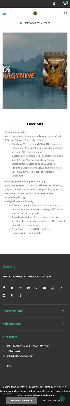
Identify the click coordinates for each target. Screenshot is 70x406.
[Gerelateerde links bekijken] (24, 198)
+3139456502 (13, 351)
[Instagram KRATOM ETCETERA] (20, 288)
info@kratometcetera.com (20, 356)
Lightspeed (37, 387)
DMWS (57, 387)
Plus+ (64, 387)
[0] (65, 4)
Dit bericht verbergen (21, 401)
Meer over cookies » (52, 401)
